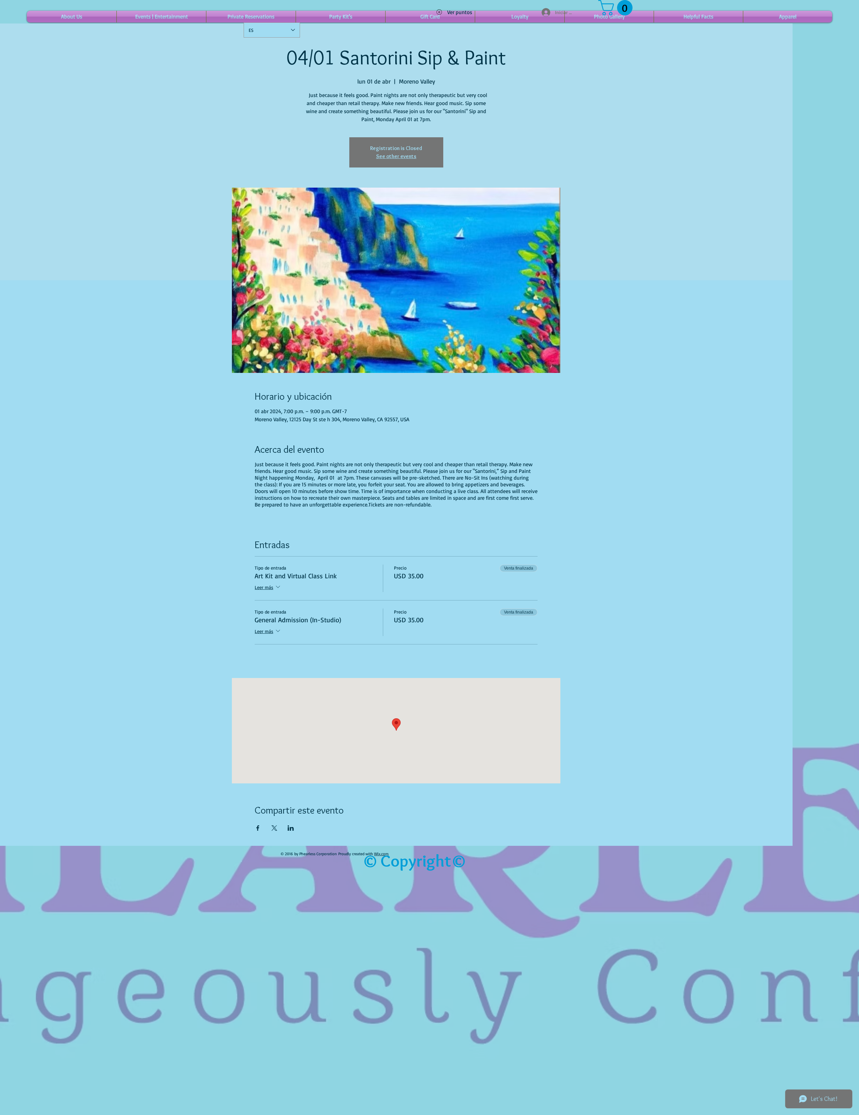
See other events (396, 156)
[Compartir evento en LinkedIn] (291, 828)
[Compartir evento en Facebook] (258, 828)
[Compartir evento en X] (274, 828)
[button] (617, 7)
